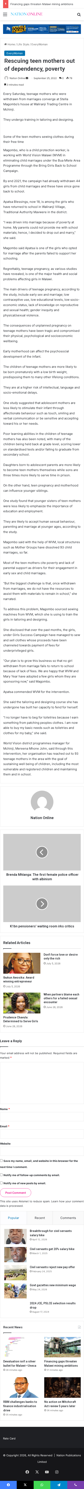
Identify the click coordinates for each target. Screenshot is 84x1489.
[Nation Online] (26, 14)
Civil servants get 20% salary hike (52, 1249)
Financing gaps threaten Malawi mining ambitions (41, 4)
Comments (68, 1218)
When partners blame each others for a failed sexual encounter (61, 998)
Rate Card (9, 1438)
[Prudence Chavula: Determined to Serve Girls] (21, 1003)
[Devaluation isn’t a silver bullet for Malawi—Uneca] (21, 1347)
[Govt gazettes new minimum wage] (15, 1290)
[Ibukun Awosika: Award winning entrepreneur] (21, 963)
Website (5, 1143)
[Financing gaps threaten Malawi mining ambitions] (62, 1347)
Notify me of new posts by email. (24, 1183)
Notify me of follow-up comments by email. (31, 1175)
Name (5, 1109)
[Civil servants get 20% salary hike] (15, 1254)
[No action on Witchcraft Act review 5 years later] (62, 1387)
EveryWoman (39, 44)
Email (4, 1126)
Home (11, 44)
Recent (40, 1218)
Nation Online (17, 78)
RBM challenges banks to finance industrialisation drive (20, 1406)
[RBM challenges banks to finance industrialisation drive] (21, 1387)
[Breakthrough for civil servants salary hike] (15, 1236)
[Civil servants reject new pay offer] (15, 1272)
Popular (13, 1218)
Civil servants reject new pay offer (52, 1267)
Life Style (23, 44)
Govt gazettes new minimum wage (53, 1285)
